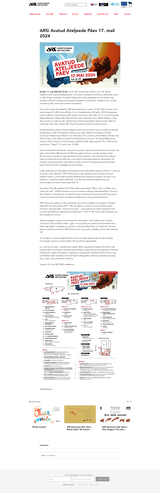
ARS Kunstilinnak (46, 389)
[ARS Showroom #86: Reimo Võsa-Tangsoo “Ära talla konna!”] (115, 414)
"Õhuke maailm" (39, 427)
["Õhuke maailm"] (45, 414)
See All (128, 401)
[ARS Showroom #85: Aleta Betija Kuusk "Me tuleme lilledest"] (80, 414)
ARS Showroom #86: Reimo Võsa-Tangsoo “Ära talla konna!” (114, 428)
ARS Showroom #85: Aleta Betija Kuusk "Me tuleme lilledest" (79, 428)
